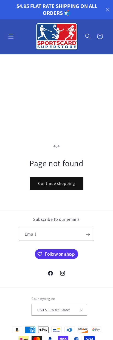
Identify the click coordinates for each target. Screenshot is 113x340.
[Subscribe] (88, 234)
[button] (11, 36)
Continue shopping (56, 183)
